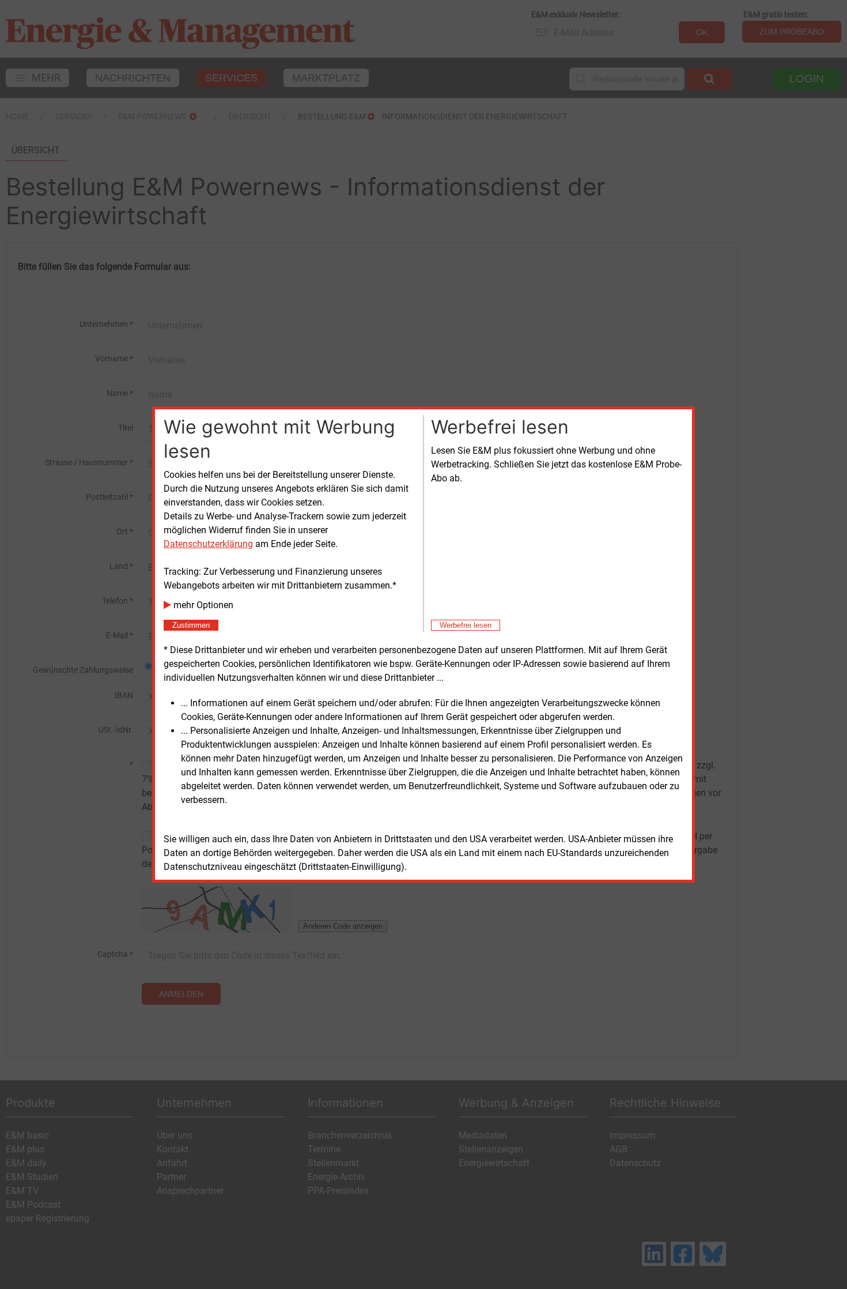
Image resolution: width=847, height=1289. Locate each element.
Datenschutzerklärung (208, 543)
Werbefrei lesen (465, 625)
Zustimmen (191, 625)
